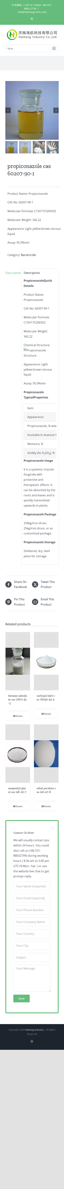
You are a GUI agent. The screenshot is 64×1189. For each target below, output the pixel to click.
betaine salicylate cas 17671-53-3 (17, 699)
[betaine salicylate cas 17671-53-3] (18, 661)
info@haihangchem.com (32, 12)
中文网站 (17, 5)
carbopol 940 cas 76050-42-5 (46, 697)
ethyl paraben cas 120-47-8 (46, 790)
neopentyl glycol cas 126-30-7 (17, 790)
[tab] (12, 273)
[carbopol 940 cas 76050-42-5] (46, 661)
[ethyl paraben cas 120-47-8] (46, 753)
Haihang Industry (34, 1029)
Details (19, 715)
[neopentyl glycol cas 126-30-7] (18, 753)
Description (12, 273)
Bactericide (28, 255)
